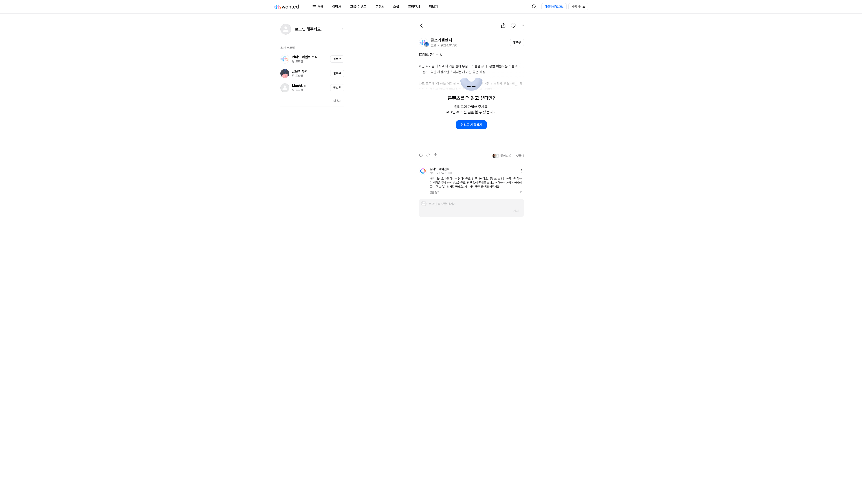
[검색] (534, 6)
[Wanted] (293, 6)
